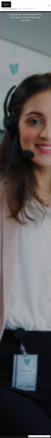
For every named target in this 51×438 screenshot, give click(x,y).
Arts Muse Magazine (9, 9)
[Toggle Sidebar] (48, 5)
